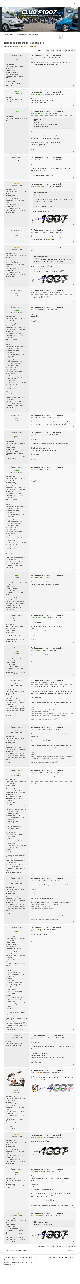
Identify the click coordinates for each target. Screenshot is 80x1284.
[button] (47, 50)
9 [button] (57, 51)
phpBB (15, 1257)
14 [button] (72, 51)
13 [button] (69, 51)
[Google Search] (61, 37)
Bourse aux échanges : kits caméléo (24, 42)
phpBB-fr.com (14, 1260)
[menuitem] (8, 1264)
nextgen (31, 1262)
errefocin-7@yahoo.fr (38, 145)
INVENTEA (25, 1262)
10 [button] (60, 51)
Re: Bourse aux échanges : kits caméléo (47, 56)
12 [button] (66, 51)
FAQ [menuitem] (4, 30)
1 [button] (53, 51)
